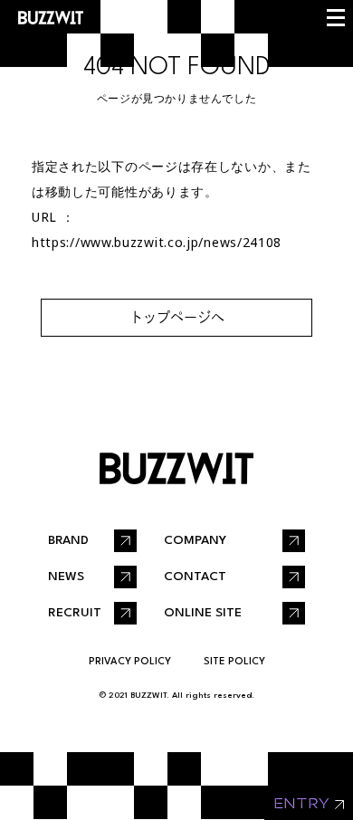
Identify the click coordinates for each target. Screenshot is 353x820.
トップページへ (176, 317)
